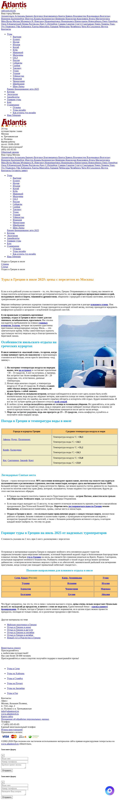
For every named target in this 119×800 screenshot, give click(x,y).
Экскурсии (12, 94)
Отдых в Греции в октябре (20, 635)
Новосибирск (95, 21)
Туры (9, 34)
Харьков (54, 26)
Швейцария (18, 84)
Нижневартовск (53, 21)
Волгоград (105, 16)
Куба (15, 50)
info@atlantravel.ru (10, 711)
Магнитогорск (102, 18)
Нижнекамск (67, 21)
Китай (16, 47)
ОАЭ (15, 57)
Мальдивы (18, 55)
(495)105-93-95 (8, 11)
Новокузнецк (81, 21)
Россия (16, 60)
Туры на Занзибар (16, 688)
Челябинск (75, 26)
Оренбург (113, 21)
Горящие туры (14, 99)
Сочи (17, 578)
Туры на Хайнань (15, 673)
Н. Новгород (38, 21)
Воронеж (6, 18)
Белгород (39, 16)
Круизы (11, 91)
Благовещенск (51, 16)
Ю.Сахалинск (94, 26)
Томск (97, 24)
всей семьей (61, 401)
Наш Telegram (14, 115)
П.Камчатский (14, 24)
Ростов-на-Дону (37, 24)
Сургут (78, 24)
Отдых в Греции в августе (20, 630)
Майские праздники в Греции (22, 624)
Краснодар (71, 18)
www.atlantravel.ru (10, 714)
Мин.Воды (6, 21)
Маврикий (18, 52)
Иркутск (29, 18)
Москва (16, 21)
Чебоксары (64, 26)
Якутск (104, 26)
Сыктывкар (88, 24)
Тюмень (105, 24)
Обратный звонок (10, 152)
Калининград (48, 18)
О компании (13, 105)
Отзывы (17, 107)
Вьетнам (17, 36)
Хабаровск (26, 26)
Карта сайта (7, 716)
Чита (84, 26)
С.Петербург (51, 24)
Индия (16, 42)
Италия (16, 44)
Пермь (25, 24)
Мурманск (26, 21)
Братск (62, 16)
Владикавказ (93, 16)
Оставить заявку (19, 170)
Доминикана (75, 578)
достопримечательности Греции (85, 506)
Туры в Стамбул (15, 678)
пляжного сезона (99, 304)
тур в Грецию (34, 557)
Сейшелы (17, 63)
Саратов (70, 24)
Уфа (18, 26)
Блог (9, 102)
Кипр (65, 578)
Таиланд (17, 68)
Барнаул (30, 16)
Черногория (19, 81)
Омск (105, 21)
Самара (62, 24)
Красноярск (83, 18)
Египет (16, 39)
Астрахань (20, 16)
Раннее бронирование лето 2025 (23, 89)
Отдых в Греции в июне (19, 627)
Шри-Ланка (18, 86)
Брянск (69, 16)
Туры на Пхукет (15, 683)
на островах (25, 370)
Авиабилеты (13, 97)
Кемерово (60, 18)
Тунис (16, 70)
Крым (24, 578)
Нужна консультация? (12, 729)
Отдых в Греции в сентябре (20, 632)
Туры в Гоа (12, 693)
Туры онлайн (19, 110)
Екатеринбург (18, 18)
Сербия (16, 65)
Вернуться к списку (11, 648)
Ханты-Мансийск (41, 26)
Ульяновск (10, 26)
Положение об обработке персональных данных (25, 719)
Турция (16, 73)
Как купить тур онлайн (24, 112)
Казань (38, 18)
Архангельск (8, 16)
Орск (4, 24)
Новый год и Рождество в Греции (23, 637)
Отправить (7, 770)
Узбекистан (18, 76)
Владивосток (80, 16)
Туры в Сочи (13, 668)
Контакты (6, 29)
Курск (92, 18)
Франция (17, 78)
